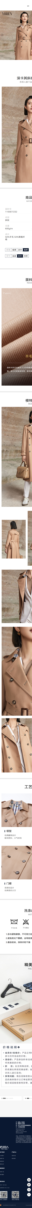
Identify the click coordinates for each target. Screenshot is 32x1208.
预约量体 (2, 1174)
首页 (28, 6)
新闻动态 (2, 1161)
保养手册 (14, 1155)
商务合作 (2, 1164)
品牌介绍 (2, 1158)
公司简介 (2, 1155)
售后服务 (14, 1158)
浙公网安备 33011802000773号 (9, 1205)
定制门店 (2, 1171)
